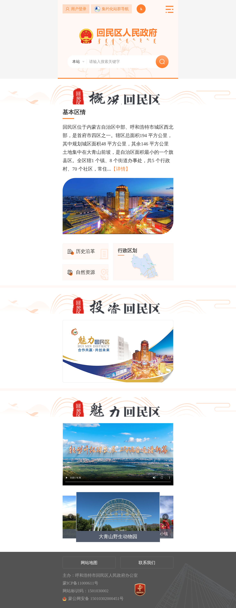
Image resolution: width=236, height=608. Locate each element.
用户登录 (78, 9)
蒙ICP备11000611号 (80, 583)
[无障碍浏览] (141, 8)
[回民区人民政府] (118, 37)
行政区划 (127, 250)
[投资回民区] (118, 377)
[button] (70, 517)
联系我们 (147, 562)
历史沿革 (85, 251)
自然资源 (85, 272)
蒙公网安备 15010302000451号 (96, 598)
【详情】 (120, 169)
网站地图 (89, 562)
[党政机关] (140, 590)
